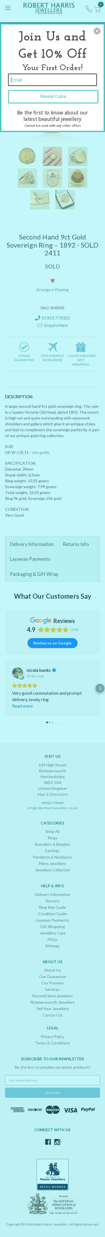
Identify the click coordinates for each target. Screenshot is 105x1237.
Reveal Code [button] (53, 96)
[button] (97, 31)
